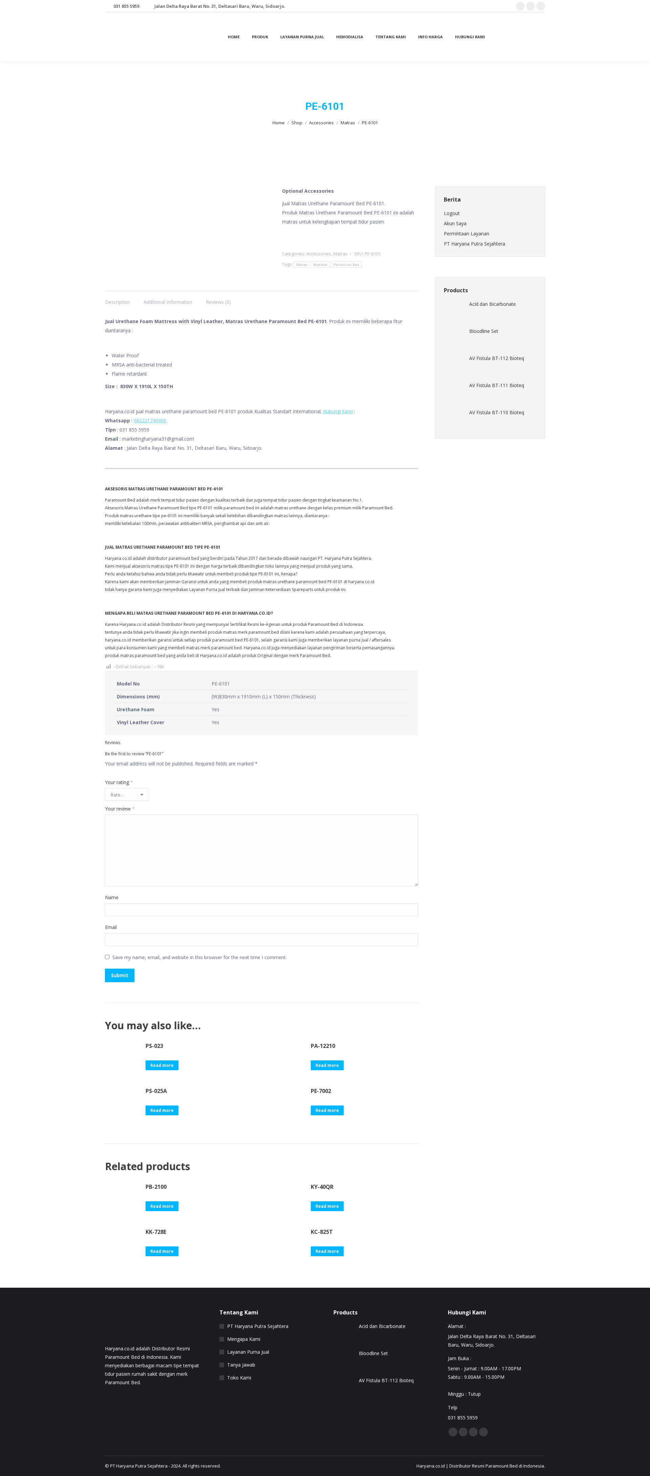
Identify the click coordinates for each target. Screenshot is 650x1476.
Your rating (119, 782)
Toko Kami (239, 1377)
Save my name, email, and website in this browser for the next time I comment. (199, 957)
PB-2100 (156, 1186)
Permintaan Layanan (466, 233)
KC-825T (322, 1232)
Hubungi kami (338, 411)
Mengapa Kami (243, 1339)
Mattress (320, 265)
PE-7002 (321, 1091)
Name (111, 897)
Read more (162, 1065)
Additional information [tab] (168, 302)
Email (111, 927)
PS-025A (156, 1091)
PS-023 (154, 1046)
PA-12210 (323, 1046)
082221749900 (150, 420)
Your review (120, 808)
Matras (340, 254)
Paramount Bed (346, 265)
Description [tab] (117, 302)
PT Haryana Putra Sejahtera (474, 243)
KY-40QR (322, 1186)
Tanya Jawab (241, 1365)
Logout (452, 213)
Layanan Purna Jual (248, 1352)
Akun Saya (455, 223)
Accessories (318, 254)
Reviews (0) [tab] (218, 302)
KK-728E (156, 1232)
